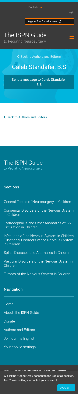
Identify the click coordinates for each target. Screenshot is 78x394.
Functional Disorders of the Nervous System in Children (38, 242)
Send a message (39, 82)
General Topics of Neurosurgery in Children (37, 202)
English (32, 7)
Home (8, 304)
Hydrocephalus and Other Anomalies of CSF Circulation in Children (38, 225)
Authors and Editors (19, 330)
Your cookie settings (20, 347)
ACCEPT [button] (66, 387)
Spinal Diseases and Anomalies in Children (37, 252)
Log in (71, 12)
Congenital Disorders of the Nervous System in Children (39, 212)
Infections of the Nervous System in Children (39, 236)
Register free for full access (42, 21)
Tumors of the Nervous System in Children (37, 274)
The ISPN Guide (25, 37)
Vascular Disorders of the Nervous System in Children (39, 263)
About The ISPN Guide (21, 312)
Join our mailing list (19, 338)
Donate (9, 321)
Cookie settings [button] (18, 380)
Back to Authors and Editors (40, 56)
